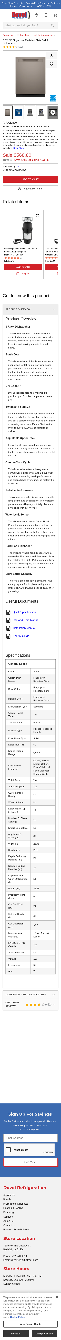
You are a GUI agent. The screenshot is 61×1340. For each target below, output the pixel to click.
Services (8, 1216)
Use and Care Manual (26, 620)
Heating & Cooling (13, 1208)
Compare (25, 273)
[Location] (37, 15)
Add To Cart (31, 179)
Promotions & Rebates (15, 1203)
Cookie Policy (17, 1317)
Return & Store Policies (16, 1229)
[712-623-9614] (46, 15)
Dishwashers (23, 35)
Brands (7, 1199)
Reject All (16, 1333)
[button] (5, 15)
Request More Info (33, 188)
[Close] (57, 1297)
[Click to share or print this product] (51, 55)
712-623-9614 (19, 1256)
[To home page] (21, 15)
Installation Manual (24, 628)
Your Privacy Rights (30, 1324)
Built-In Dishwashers (43, 35)
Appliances (8, 35)
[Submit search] (52, 25)
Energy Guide (21, 636)
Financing (8, 1212)
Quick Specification (24, 612)
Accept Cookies (44, 1333)
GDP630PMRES (19, 170)
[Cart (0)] (56, 15)
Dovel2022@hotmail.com (24, 1260)
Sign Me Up (30, 1162)
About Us (8, 1221)
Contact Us (9, 1225)
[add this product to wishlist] (51, 64)
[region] (30, 1316)
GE (17, 166)
